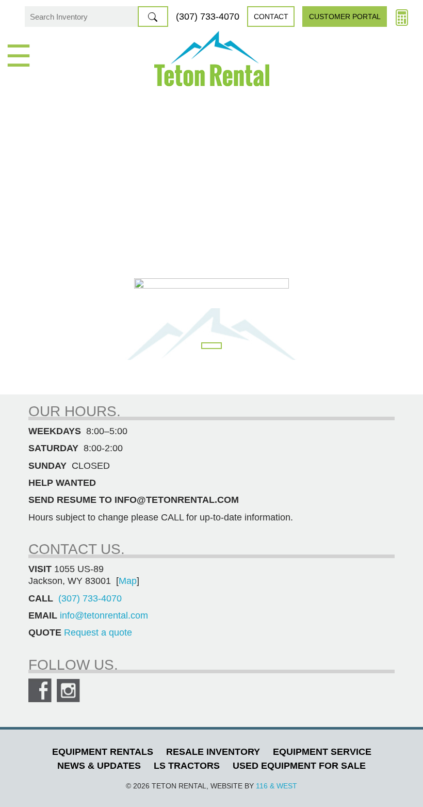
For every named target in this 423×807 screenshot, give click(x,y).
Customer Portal (345, 16)
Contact (271, 16)
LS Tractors (187, 766)
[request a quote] (402, 16)
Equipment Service (322, 752)
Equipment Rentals (102, 752)
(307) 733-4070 (207, 16)
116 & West (276, 786)
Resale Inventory (213, 752)
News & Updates (99, 766)
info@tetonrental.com (104, 615)
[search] (153, 16)
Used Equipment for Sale (299, 766)
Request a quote (98, 632)
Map (128, 581)
